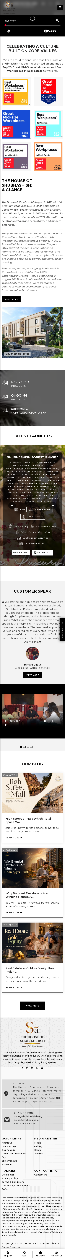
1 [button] (21, 747)
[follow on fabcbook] (22, 1068)
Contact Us (40, 1174)
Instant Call (44, 545)
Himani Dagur (32, 664)
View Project (21, 544)
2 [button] (24, 747)
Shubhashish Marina (32, 457)
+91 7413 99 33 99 (25, 1123)
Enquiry (8, 1256)
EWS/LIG (7, 1164)
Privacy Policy (10, 1178)
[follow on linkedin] (37, 1068)
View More (32, 675)
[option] (32, 666)
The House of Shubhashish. (40, 1243)
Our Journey (9, 1146)
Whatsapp (40, 1256)
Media (37, 1142)
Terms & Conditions (13, 1182)
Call (24, 1256)
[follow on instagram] (27, 1068)
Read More (11, 299)
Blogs (37, 1150)
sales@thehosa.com (26, 1120)
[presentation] (50, 352)
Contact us (56, 1256)
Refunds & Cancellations (16, 1185)
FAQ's (5, 1189)
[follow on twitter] (32, 1068)
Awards (38, 1153)
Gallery (38, 1146)
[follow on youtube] (42, 1068)
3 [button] (28, 747)
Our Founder (9, 1150)
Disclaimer (8, 1174)
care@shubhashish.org (28, 1116)
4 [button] (31, 747)
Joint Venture (9, 1161)
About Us (7, 1142)
